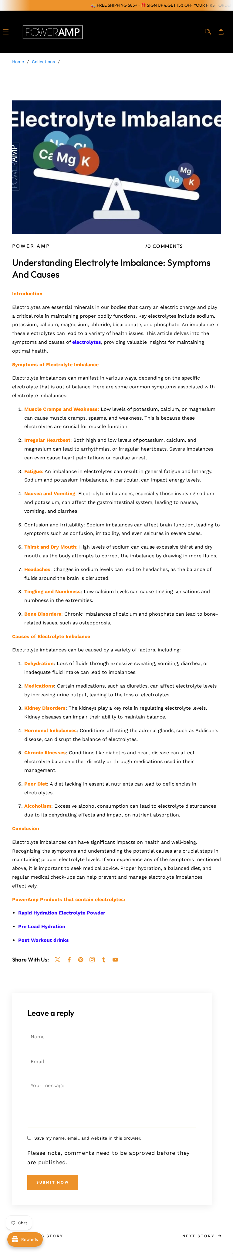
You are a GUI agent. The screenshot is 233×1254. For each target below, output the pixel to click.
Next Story (198, 1236)
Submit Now (52, 1182)
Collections (43, 61)
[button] (5, 32)
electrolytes (86, 342)
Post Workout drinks (43, 940)
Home (18, 61)
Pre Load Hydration (41, 926)
